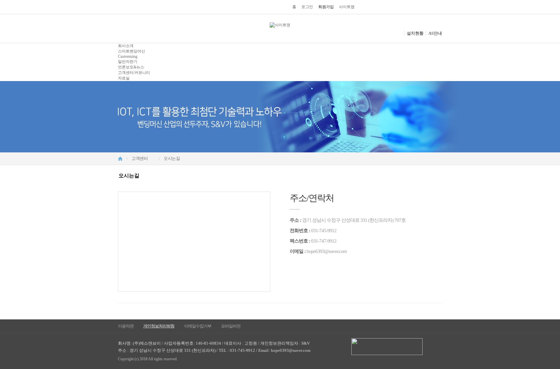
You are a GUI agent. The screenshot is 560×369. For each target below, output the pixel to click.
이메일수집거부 (197, 326)
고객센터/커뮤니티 (134, 72)
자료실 (124, 78)
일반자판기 (127, 61)
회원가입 (326, 7)
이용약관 (126, 326)
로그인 (307, 7)
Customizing (127, 56)
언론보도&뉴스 (131, 67)
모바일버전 (230, 326)
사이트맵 (347, 7)
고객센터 (140, 158)
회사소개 (126, 45)
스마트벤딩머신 (131, 51)
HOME (120, 158)
